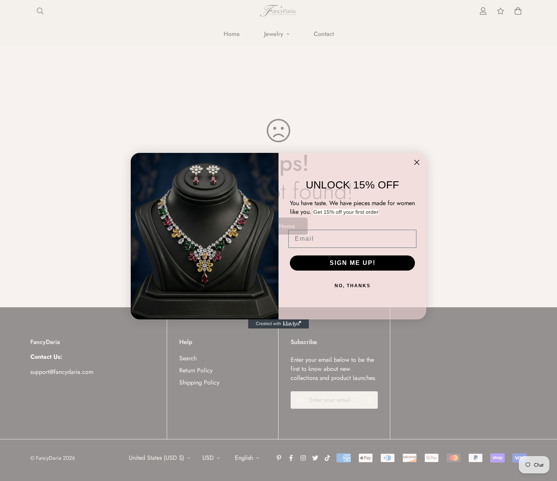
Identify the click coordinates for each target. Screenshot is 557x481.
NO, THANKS (353, 285)
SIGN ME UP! (353, 263)
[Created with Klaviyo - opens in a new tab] (278, 323)
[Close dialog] (416, 162)
